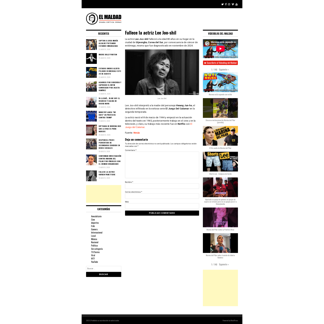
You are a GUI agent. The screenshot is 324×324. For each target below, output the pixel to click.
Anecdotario (96, 216)
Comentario (131, 150)
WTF (93, 258)
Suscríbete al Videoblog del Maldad (222, 62)
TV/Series (95, 252)
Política (94, 245)
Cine (93, 219)
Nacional (94, 242)
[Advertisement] (103, 194)
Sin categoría (97, 248)
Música (94, 239)
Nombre (129, 182)
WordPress (234, 320)
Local (93, 235)
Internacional (96, 232)
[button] (224, 69)
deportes (95, 222)
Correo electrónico (133, 192)
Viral (93, 255)
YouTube (94, 261)
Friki (93, 226)
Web (127, 202)
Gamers (94, 229)
